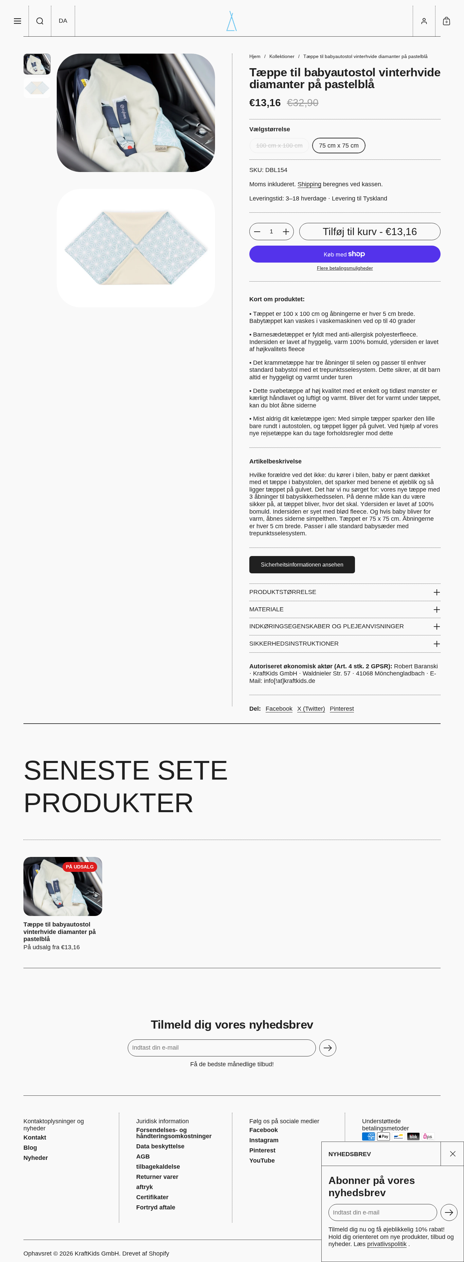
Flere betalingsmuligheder (345, 268)
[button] (40, 21)
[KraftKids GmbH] (232, 21)
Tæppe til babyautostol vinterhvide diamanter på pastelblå (62, 904)
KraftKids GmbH (97, 1253)
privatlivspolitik (387, 1244)
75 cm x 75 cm (339, 145)
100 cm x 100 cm (279, 145)
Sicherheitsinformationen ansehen (302, 565)
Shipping (309, 184)
